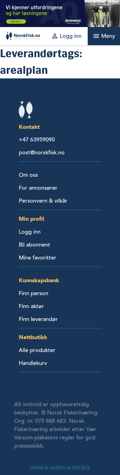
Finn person (33, 293)
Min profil (31, 219)
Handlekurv (33, 363)
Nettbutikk (33, 337)
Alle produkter (37, 350)
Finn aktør (31, 306)
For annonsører (38, 187)
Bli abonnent (34, 244)
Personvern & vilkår (43, 200)
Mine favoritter (37, 257)
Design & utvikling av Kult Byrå (60, 467)
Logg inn (30, 231)
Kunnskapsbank (39, 280)
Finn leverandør (38, 319)
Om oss (28, 175)
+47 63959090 (37, 139)
